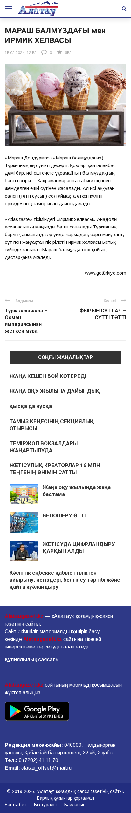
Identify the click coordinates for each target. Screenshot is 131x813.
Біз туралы (45, 804)
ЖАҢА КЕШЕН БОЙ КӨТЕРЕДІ (48, 376)
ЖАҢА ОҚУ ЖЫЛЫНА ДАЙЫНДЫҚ (55, 391)
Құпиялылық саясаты (32, 659)
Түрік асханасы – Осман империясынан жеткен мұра (26, 320)
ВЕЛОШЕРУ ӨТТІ (64, 515)
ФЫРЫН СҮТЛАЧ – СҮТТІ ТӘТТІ (102, 314)
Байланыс (74, 804)
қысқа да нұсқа (31, 406)
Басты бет (15, 804)
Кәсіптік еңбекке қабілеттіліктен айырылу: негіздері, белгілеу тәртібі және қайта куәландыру (65, 580)
